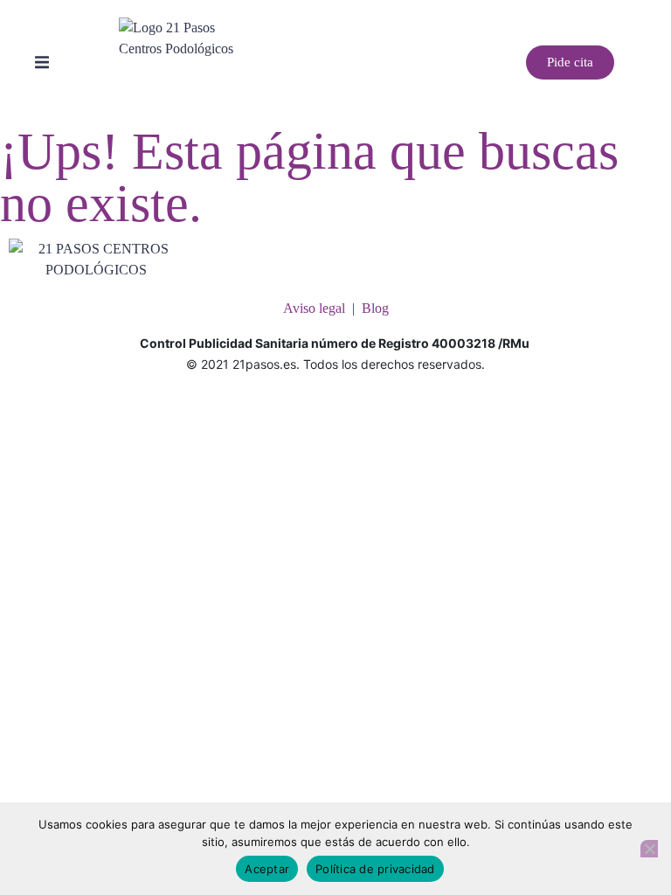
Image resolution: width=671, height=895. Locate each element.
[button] (42, 63)
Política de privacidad (375, 869)
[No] (649, 848)
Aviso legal (314, 308)
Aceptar (267, 869)
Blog (375, 308)
